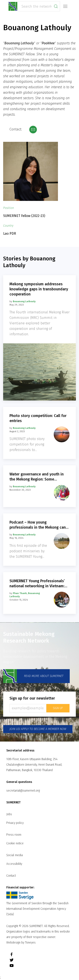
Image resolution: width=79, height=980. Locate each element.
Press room (13, 835)
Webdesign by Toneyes (21, 942)
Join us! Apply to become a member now (37, 729)
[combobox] (39, 6)
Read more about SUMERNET (43, 676)
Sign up (58, 708)
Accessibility (14, 864)
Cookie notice (15, 843)
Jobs (9, 814)
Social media (14, 855)
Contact (11, 875)
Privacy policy (15, 823)
